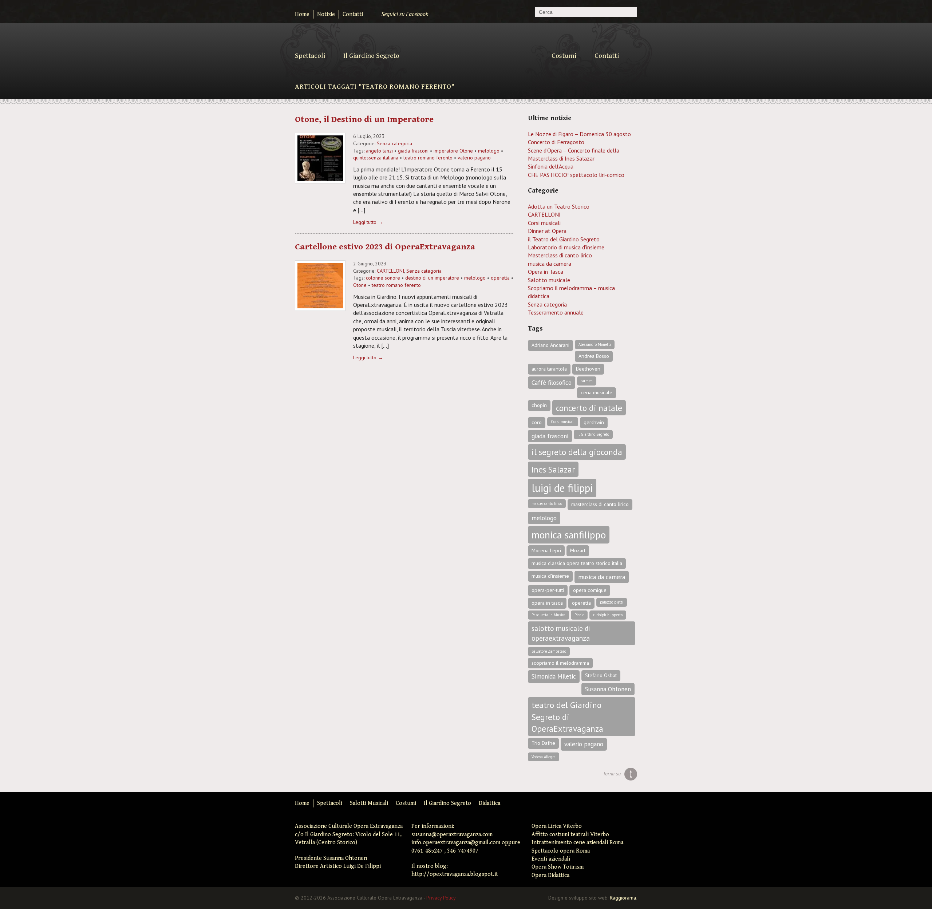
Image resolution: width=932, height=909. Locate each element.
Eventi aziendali (551, 858)
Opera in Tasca (545, 271)
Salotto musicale (549, 280)
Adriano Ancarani (550, 345)
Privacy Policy (441, 897)
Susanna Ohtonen (608, 689)
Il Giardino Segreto (371, 56)
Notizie (326, 14)
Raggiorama (623, 897)
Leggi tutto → (368, 222)
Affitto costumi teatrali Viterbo (570, 834)
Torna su (612, 773)
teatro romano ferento (428, 157)
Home (302, 14)
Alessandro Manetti (594, 344)
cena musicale (596, 392)
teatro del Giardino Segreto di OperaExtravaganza (567, 716)
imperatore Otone (453, 150)
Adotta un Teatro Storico (558, 206)
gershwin (594, 422)
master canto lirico (547, 503)
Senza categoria (394, 143)
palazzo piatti (611, 602)
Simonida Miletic (554, 676)
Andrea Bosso (593, 356)
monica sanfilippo (569, 534)
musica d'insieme (550, 576)
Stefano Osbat (601, 675)
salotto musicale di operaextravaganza (561, 633)
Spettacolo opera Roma (561, 850)
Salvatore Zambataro (549, 651)
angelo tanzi (379, 150)
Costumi (564, 56)
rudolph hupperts (608, 614)
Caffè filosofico (552, 383)
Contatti (353, 14)
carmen (587, 380)
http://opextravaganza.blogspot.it (454, 874)
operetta (500, 277)
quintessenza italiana (375, 157)
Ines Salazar (553, 469)
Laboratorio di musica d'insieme (566, 247)
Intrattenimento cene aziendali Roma (577, 842)
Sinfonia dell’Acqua (550, 166)
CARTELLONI (390, 271)
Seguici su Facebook (404, 13)
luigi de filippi (562, 488)
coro (537, 422)
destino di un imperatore (432, 277)
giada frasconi (413, 150)
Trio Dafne (543, 743)
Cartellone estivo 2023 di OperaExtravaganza (385, 247)
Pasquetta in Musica (548, 614)
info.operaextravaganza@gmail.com (455, 842)
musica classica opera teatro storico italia (577, 563)
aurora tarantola (549, 368)
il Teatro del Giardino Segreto (564, 239)
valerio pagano (474, 157)
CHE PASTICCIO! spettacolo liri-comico (576, 174)
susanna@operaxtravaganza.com (452, 834)
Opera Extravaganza (467, 53)
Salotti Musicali (369, 803)
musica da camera (549, 263)
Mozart (577, 550)
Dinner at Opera (547, 230)
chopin (539, 405)
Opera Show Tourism (558, 866)
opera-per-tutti (548, 590)
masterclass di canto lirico (600, 504)
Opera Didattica (550, 875)
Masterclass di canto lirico (560, 255)
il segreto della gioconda (577, 451)
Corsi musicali (544, 222)
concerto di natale (589, 407)
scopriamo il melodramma (560, 663)
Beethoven (588, 368)
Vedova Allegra (544, 756)
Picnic (579, 614)
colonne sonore (383, 277)
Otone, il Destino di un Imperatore (364, 119)
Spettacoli (310, 56)
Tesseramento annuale (556, 312)
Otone (360, 285)
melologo (488, 150)
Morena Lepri (546, 550)
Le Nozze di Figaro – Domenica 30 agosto (579, 134)
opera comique (590, 590)
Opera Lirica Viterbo (557, 826)
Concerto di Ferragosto (556, 142)
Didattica (489, 803)
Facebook (630, 803)
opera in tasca (547, 603)
